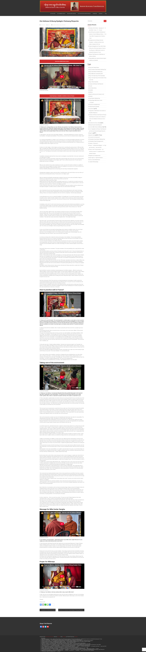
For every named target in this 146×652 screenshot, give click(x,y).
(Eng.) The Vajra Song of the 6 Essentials (97, 75)
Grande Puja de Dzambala (94, 106)
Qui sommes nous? (61, 13)
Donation (95, 13)
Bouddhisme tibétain (56, 24)
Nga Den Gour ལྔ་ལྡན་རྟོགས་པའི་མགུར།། (95, 135)
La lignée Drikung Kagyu (93, 161)
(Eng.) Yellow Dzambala (93, 81)
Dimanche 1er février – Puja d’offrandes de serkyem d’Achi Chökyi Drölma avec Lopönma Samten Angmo (61, 639)
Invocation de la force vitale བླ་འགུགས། (96, 122)
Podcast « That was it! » (93, 143)
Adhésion (91, 92)
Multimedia (63, 24)
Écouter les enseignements (94, 104)
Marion (49, 24)
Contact (101, 13)
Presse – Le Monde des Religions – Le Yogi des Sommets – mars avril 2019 (91, 646)
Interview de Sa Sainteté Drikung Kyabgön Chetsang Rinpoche (71, 610)
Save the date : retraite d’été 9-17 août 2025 (81, 643)
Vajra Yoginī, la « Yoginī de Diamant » (96, 157)
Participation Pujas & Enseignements (96, 141)
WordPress (76, 636)
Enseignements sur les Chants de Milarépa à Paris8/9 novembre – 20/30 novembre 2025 (58, 642)
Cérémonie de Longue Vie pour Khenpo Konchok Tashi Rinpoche (72, 648)
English (60, 24)
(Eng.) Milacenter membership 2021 (96, 73)
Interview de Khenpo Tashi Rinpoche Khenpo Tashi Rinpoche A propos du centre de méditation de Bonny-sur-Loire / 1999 (64, 647)
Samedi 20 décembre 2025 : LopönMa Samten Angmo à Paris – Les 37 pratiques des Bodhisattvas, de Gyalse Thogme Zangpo (65, 641)
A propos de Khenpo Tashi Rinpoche (96, 83)
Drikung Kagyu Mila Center (49, 636)
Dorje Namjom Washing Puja (94, 98)
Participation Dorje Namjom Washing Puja (97, 139)
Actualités (52, 13)
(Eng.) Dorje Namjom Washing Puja (95, 71)
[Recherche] (105, 21)
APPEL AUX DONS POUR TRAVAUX (87, 650)
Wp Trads (58, 636)
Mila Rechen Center (71, 13)
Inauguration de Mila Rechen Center (47, 610)
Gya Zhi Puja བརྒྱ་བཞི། (93, 108)
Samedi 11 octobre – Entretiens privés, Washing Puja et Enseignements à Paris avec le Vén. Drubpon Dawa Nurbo (63, 643)
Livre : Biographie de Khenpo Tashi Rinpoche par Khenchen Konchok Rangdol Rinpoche (58, 646)
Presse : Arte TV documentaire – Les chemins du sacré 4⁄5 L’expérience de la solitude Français (97, 151)
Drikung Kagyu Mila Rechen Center (95, 100)
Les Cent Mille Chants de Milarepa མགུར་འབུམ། (97, 126)
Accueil (90, 85)
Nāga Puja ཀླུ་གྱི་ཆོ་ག (92, 133)
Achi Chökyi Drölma (92, 88)
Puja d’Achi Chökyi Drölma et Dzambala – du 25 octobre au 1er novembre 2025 (56, 643)
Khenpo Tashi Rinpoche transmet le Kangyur (49, 648)
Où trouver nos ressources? (84, 13)
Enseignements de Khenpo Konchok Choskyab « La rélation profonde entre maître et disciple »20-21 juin (96, 42)
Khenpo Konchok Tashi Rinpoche (95, 124)
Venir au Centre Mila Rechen (94, 159)
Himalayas (64, 636)
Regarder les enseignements (94, 155)
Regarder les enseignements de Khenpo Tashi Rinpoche (52, 650)
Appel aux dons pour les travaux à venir (96, 94)
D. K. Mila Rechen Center (46, 649)
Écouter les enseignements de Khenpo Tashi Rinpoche (93, 649)
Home (97, 648)
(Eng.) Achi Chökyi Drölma (94, 67)
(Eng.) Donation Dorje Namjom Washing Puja (97, 69)
